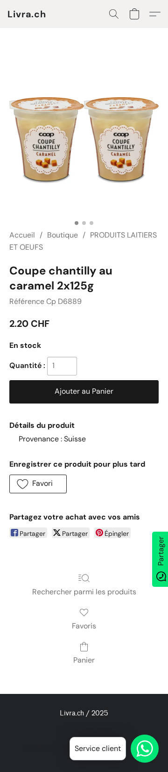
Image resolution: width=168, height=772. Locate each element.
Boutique (62, 235)
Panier (84, 660)
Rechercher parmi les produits (84, 592)
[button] (26, 14)
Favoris (84, 626)
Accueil (22, 235)
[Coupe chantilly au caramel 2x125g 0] (84, 140)
